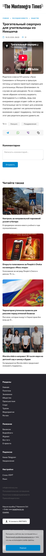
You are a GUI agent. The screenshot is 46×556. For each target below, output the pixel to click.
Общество (7, 398)
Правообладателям (11, 498)
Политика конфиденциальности (16, 495)
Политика (7, 391)
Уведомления (8, 461)
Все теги (6, 440)
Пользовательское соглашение (16, 491)
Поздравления (30, 124)
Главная (6, 387)
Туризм (6, 408)
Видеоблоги (8, 433)
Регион (6, 415)
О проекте (7, 443)
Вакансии (7, 429)
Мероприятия (8, 412)
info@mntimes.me (10, 487)
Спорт (5, 405)
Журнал (6, 436)
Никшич (13, 124)
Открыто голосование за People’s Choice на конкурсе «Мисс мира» (22, 266)
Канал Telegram (9, 457)
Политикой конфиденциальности (20, 537)
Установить (18, 521)
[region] (23, 541)
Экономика (7, 394)
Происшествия (9, 401)
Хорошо (23, 548)
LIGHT (10, 475)
